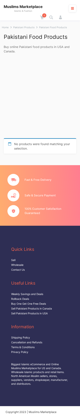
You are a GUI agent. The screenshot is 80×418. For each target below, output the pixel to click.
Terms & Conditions (23, 347)
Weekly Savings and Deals (27, 294)
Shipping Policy (20, 337)
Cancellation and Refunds (26, 342)
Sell (13, 260)
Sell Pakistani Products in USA (29, 313)
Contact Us (18, 269)
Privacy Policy (19, 352)
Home (5, 27)
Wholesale (17, 264)
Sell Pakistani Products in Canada (31, 308)
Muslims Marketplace (23, 6)
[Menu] (72, 8)
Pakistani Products (24, 27)
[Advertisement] (40, 96)
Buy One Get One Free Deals (28, 303)
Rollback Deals (20, 298)
